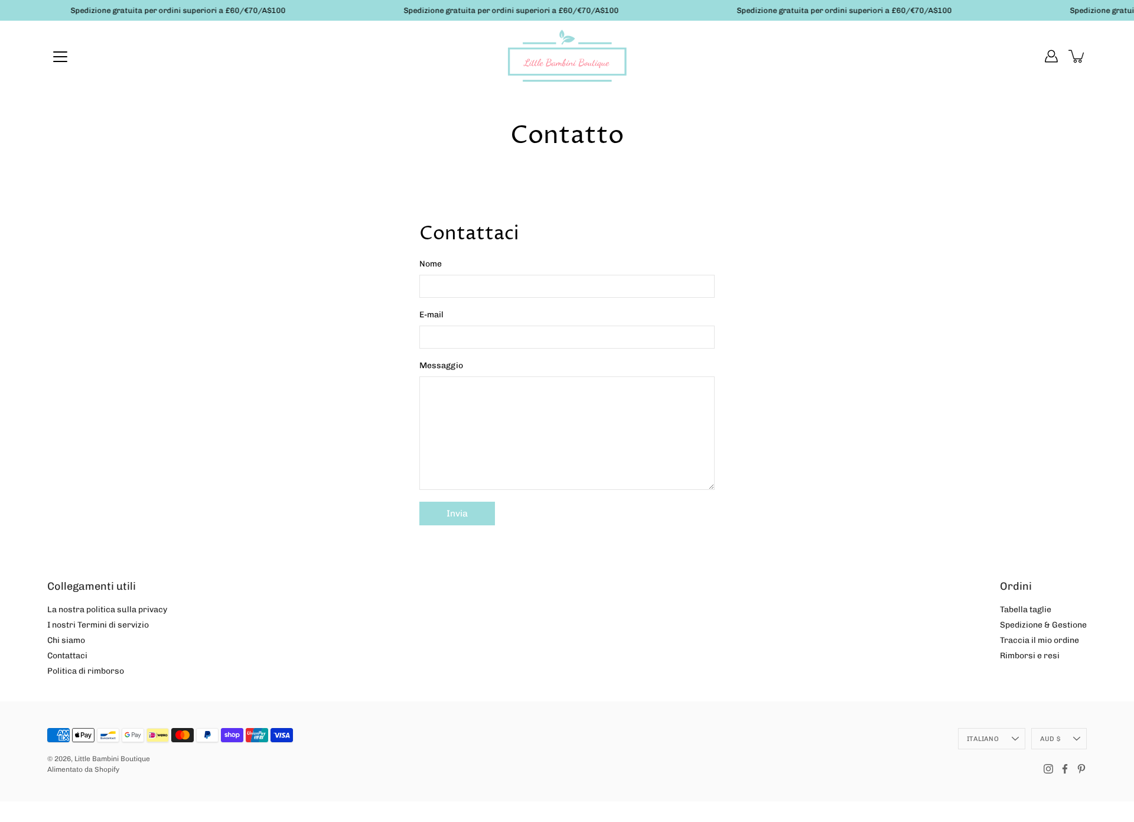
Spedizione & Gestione (1043, 625)
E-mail (431, 315)
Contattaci (67, 656)
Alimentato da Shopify (83, 769)
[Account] (1051, 56)
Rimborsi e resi (1030, 656)
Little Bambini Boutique (112, 759)
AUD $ (1050, 739)
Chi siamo (66, 640)
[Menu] (60, 56)
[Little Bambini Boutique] (567, 56)
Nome (430, 264)
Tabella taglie (1025, 610)
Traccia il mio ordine (1039, 640)
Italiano (983, 739)
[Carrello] (1077, 56)
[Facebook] (1065, 769)
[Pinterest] (1081, 769)
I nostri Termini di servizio (98, 625)
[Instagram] (1048, 769)
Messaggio (441, 365)
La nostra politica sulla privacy (107, 610)
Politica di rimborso (85, 671)
